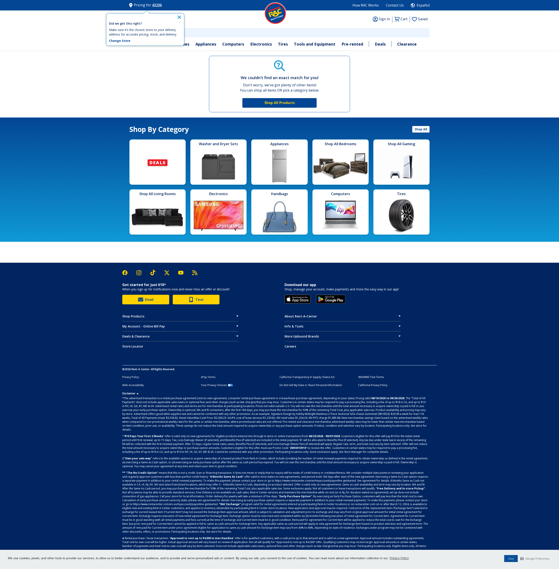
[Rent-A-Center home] (275, 13)
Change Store (119, 41)
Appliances (205, 44)
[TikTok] (155, 273)
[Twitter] (169, 272)
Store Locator (132, 346)
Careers (290, 346)
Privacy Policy (399, 558)
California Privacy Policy (372, 385)
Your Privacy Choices (214, 385)
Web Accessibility (133, 385)
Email (149, 299)
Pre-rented (352, 44)
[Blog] (194, 272)
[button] (534, 558)
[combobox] (279, 32)
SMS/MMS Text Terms (371, 377)
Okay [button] (511, 558)
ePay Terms (208, 377)
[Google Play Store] (330, 299)
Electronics (261, 44)
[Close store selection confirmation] (179, 17)
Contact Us (395, 5)
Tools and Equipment (314, 44)
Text (199, 299)
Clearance (407, 44)
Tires (283, 44)
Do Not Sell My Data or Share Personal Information (311, 385)
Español (423, 5)
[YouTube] (183, 272)
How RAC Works (365, 5)
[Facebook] (127, 272)
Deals (380, 44)
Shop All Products (279, 102)
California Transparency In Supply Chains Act (307, 377)
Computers (233, 44)
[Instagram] (141, 272)
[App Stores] (298, 299)
